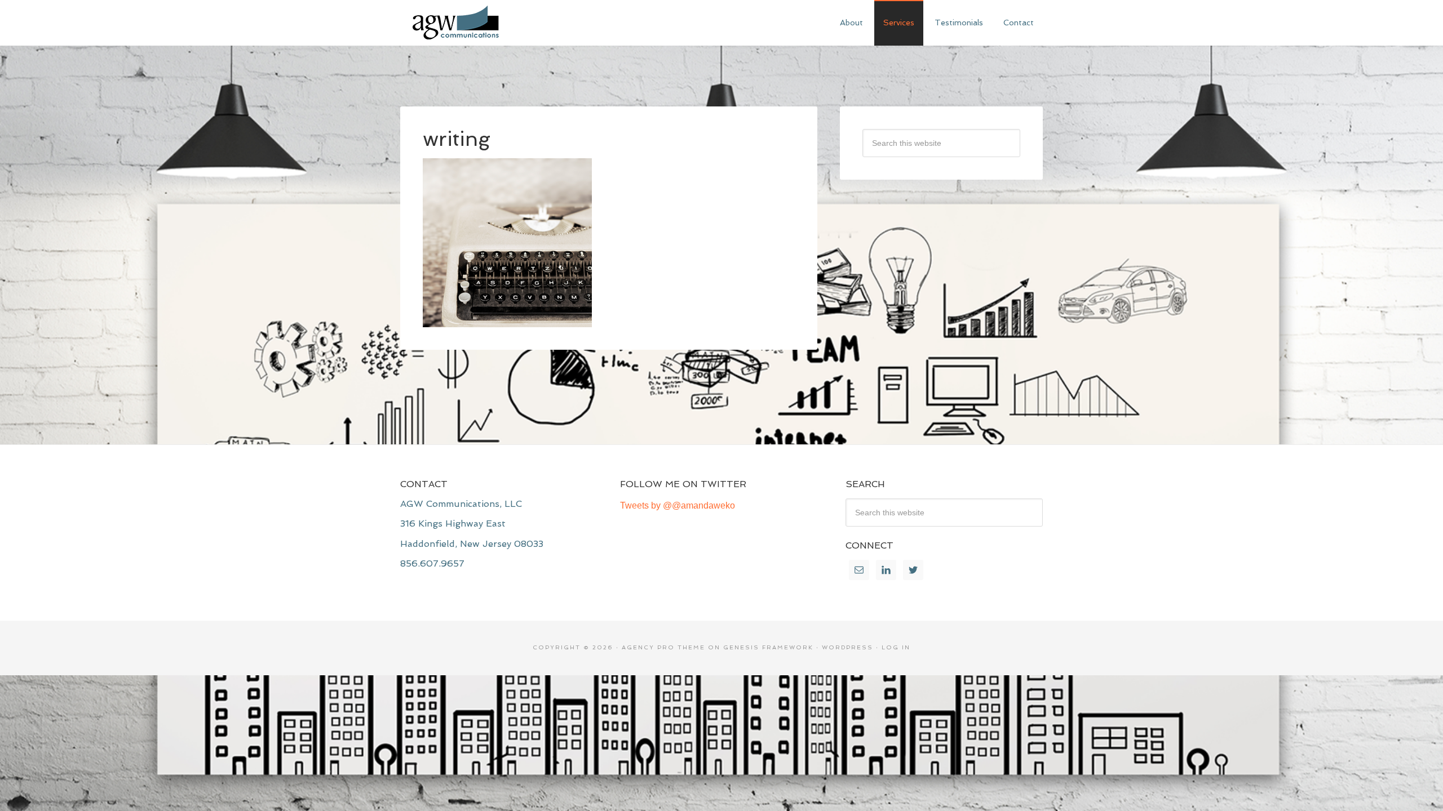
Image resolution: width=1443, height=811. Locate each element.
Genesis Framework (768, 647)
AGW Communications (484, 22)
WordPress (847, 647)
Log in (896, 647)
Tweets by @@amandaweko (677, 505)
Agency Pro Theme (663, 647)
